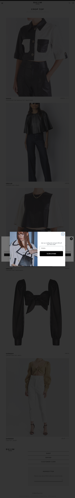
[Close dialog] (62, 234)
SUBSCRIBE (51, 254)
